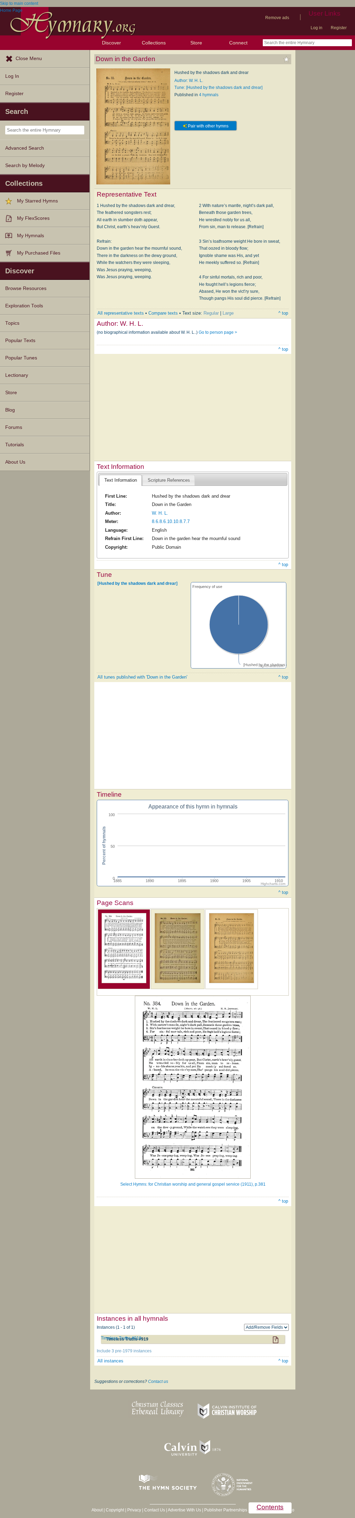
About (97, 1510)
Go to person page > (218, 332)
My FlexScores (33, 218)
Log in (316, 27)
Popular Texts (20, 340)
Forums (13, 427)
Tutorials (14, 444)
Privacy (134, 1510)
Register (339, 27)
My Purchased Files (38, 253)
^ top (283, 313)
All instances (110, 1360)
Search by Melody (25, 165)
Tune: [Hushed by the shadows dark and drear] (218, 87)
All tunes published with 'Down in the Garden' (142, 677)
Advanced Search (24, 148)
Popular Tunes (21, 357)
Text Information (120, 480)
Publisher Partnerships (225, 1510)
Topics (12, 323)
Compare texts (163, 313)
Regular (211, 313)
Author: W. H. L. (188, 80)
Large (228, 313)
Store (196, 42)
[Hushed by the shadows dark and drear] (137, 583)
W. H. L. (160, 513)
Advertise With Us (184, 1510)
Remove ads (277, 17)
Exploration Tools (24, 305)
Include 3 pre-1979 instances (124, 1351)
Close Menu (29, 58)
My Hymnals (30, 235)
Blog (10, 410)
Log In (12, 76)
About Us (15, 462)
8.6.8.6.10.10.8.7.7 (171, 521)
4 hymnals (208, 94)
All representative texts (120, 313)
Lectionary (16, 375)
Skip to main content (19, 3)
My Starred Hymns (37, 201)
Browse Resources (25, 288)
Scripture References (169, 480)
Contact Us (154, 1510)
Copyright (115, 1510)
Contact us (158, 1381)
